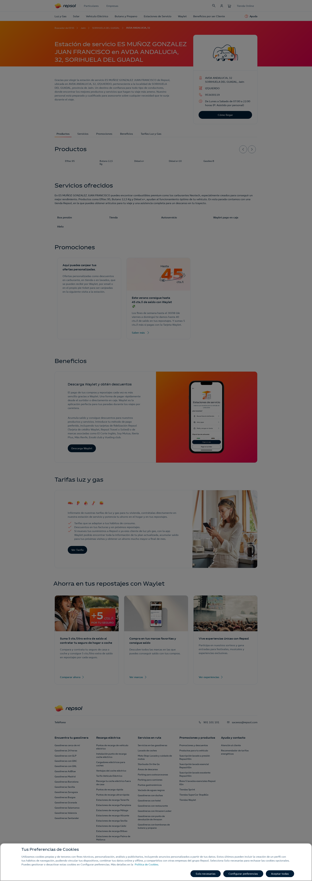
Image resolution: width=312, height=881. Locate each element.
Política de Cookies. (147, 864)
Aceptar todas (280, 873)
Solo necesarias (205, 873)
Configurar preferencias (243, 873)
